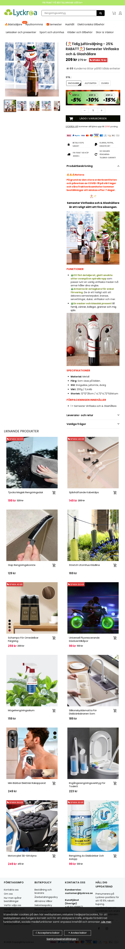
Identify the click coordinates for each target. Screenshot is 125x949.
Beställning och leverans (43, 895)
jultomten (90, 87)
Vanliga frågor (76, 428)
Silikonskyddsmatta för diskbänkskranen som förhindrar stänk (83, 717)
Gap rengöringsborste (21, 568)
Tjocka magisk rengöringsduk (25, 496)
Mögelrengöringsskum (21, 714)
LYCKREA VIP (72, 130)
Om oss (8, 897)
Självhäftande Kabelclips (84, 496)
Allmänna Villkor (43, 905)
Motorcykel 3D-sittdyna (22, 859)
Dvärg (105, 87)
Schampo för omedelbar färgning (23, 643)
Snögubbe (73, 87)
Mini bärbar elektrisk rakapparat (27, 786)
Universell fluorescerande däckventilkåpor (84, 643)
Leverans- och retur (80, 419)
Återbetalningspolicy (46, 900)
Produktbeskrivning (80, 170)
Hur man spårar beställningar (12, 903)
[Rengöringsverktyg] (101, 13)
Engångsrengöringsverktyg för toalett (87, 788)
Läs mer (106, 922)
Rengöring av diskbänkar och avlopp (86, 861)
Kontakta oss (11, 893)
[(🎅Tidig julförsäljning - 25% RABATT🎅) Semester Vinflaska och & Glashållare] (32, 69)
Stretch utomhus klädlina (84, 568)
